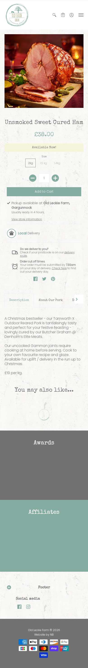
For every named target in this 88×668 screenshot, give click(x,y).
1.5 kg (43, 163)
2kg (30, 163)
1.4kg (57, 163)
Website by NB (44, 635)
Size (44, 156)
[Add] (55, 178)
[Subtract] (32, 178)
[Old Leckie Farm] (17, 15)
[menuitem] (54, 15)
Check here (59, 268)
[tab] (19, 300)
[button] (54, 15)
